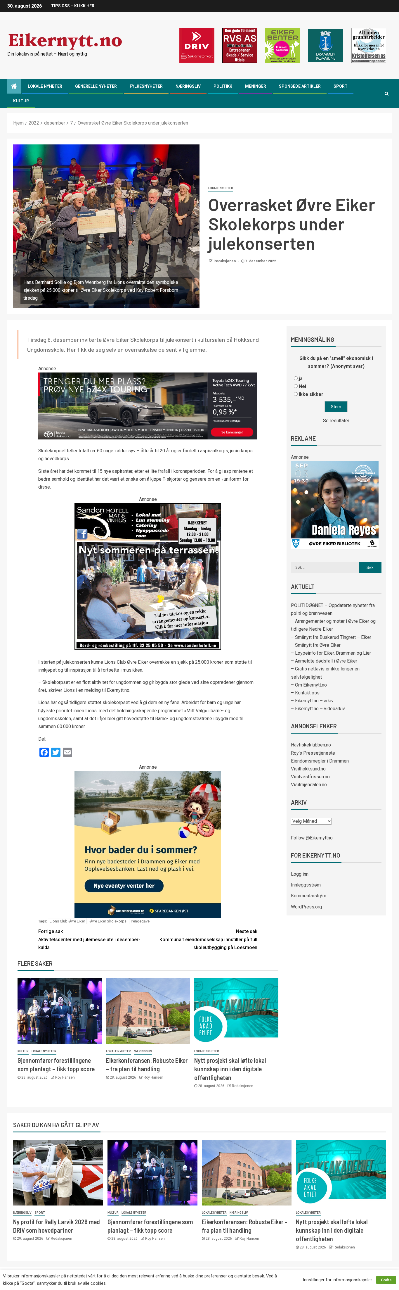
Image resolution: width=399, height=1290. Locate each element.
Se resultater (336, 420)
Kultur (21, 101)
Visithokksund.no (308, 769)
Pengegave (140, 921)
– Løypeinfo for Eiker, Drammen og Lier (331, 653)
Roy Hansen (65, 1077)
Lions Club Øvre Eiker (67, 921)
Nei (302, 386)
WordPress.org (306, 907)
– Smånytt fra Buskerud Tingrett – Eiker (331, 637)
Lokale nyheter (45, 86)
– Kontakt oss (305, 693)
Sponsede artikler (300, 86)
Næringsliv (188, 86)
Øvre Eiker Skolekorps (107, 921)
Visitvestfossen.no (310, 776)
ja (301, 378)
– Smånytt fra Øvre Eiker (316, 645)
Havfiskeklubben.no (311, 745)
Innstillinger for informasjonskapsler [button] (337, 1279)
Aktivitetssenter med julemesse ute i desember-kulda (89, 939)
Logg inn (299, 874)
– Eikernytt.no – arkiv (312, 700)
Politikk (223, 86)
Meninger (255, 86)
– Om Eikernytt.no (309, 685)
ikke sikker (311, 394)
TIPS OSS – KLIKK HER (72, 6)
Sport (341, 86)
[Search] (386, 93)
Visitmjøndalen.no (309, 784)
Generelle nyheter (96, 86)
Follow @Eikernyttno (312, 838)
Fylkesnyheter (146, 86)
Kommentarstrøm (308, 895)
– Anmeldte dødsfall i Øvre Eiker (324, 661)
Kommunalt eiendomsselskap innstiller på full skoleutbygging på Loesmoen (208, 939)
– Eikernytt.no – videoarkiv (318, 708)
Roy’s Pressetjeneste (313, 753)
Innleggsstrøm (306, 885)
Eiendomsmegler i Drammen (320, 761)
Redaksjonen (225, 261)
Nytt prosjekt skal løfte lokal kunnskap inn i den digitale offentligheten (230, 1068)
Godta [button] (386, 1280)
